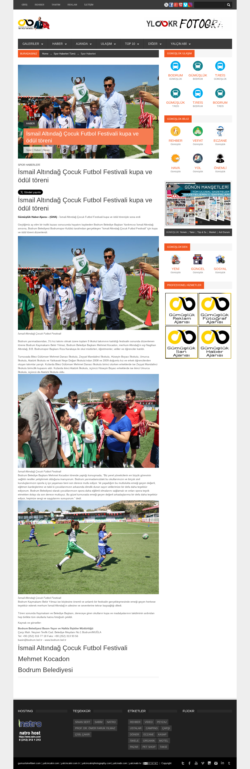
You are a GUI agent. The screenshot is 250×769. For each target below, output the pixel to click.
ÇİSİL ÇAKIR (82, 734)
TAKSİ (163, 746)
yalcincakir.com (51, 763)
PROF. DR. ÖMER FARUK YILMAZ (95, 728)
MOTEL (163, 740)
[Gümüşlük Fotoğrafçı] (215, 308)
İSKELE (134, 740)
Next (228, 203)
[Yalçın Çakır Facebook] (189, 763)
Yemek (183, 232)
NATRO (111, 722)
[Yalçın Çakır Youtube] (196, 763)
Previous (169, 203)
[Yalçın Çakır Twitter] (183, 763)
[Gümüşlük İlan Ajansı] (181, 342)
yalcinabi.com (120, 763)
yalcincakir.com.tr (71, 763)
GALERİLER (31, 43)
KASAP (162, 734)
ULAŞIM (107, 43)
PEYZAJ (162, 722)
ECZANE (148, 734)
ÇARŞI (166, 728)
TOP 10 (130, 43)
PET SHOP (149, 746)
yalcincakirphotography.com (96, 763)
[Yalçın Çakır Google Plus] (209, 763)
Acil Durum (224, 232)
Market (212, 232)
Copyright (166, 763)
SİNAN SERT (82, 722)
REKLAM (72, 4)
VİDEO (149, 722)
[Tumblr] (229, 763)
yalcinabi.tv (135, 763)
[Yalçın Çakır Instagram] (216, 763)
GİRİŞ (24, 4)
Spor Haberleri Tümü (64, 53)
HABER (58, 43)
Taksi (192, 232)
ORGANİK (149, 740)
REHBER (39, 4)
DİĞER (153, 43)
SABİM (98, 722)
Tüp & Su (201, 232)
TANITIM (56, 4)
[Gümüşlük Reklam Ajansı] (181, 308)
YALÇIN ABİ (179, 43)
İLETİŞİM (88, 4)
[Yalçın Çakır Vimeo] (203, 763)
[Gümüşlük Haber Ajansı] (215, 342)
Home (45, 53)
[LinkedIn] (222, 763)
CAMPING (152, 728)
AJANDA (82, 43)
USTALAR (135, 728)
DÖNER (134, 734)
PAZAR (134, 746)
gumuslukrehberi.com (29, 763)
